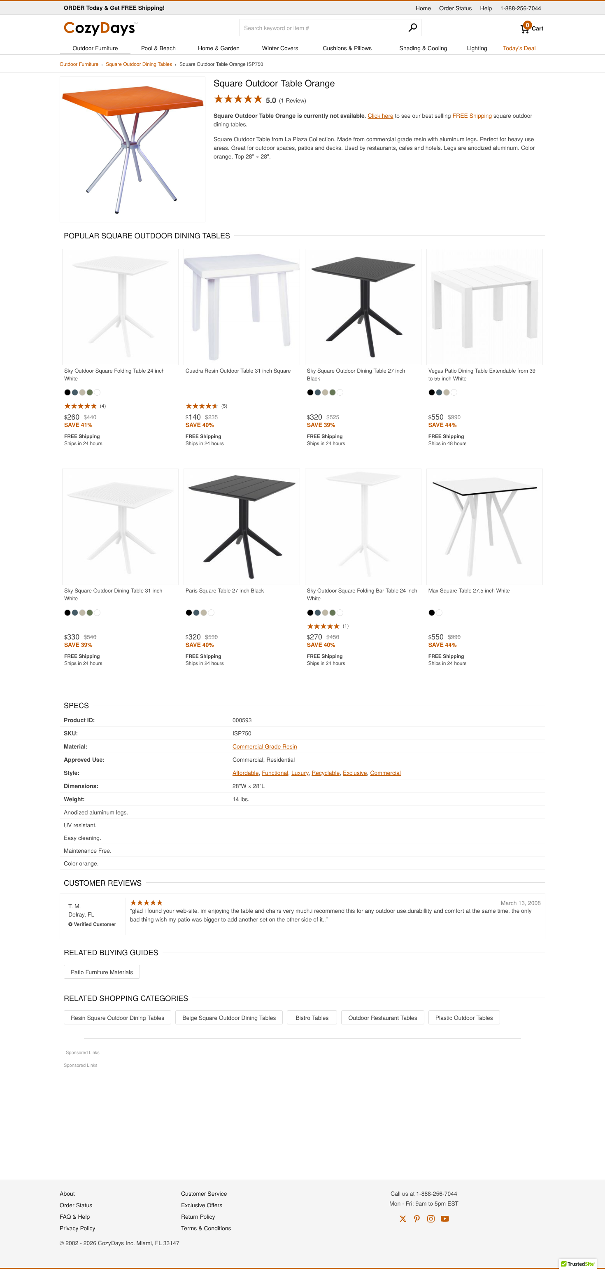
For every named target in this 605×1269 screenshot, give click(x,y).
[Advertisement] (302, 1119)
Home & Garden (219, 48)
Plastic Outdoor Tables (464, 1017)
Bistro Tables (312, 1017)
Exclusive (355, 772)
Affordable (246, 772)
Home (423, 8)
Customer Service (204, 1193)
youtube (444, 1218)
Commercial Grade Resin (265, 746)
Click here (380, 115)
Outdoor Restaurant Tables (382, 1017)
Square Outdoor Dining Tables (139, 64)
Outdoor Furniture (95, 48)
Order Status (455, 8)
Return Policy (198, 1216)
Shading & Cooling (423, 48)
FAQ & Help (75, 1216)
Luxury (299, 772)
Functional (275, 772)
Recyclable (326, 772)
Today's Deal (519, 48)
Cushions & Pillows (347, 48)
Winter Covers (280, 48)
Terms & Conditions (206, 1228)
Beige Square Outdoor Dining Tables (229, 1017)
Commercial (385, 772)
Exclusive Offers (201, 1205)
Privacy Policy (77, 1228)
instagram (430, 1218)
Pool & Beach (158, 48)
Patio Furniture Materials (102, 972)
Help (486, 8)
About (67, 1193)
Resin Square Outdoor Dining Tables (117, 1017)
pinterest (417, 1218)
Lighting (477, 48)
